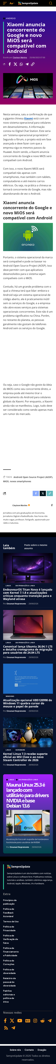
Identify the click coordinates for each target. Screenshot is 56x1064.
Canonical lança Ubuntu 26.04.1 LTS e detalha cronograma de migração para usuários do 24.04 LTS (27, 650)
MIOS (6, 481)
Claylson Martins (20, 57)
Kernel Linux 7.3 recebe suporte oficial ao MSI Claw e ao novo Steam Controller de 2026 (25, 757)
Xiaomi (28, 118)
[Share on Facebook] (9, 64)
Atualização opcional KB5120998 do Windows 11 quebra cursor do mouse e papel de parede (27, 703)
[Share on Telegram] (27, 64)
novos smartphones (20, 481)
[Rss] (6, 1028)
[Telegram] (49, 1020)
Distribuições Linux (28, 780)
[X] (12, 1020)
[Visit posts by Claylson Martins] (7, 505)
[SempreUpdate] (28, 3)
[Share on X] (15, 64)
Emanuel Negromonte (19, 847)
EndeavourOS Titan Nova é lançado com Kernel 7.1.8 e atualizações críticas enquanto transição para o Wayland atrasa (27, 594)
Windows (10, 696)
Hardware (20, 750)
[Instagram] (35, 1020)
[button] (5, 3)
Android (11, 18)
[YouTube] (19, 1020)
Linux (11, 780)
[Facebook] (52, 505)
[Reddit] (42, 1020)
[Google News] (28, 1020)
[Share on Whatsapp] (21, 64)
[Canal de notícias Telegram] (13, 1028)
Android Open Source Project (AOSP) (33, 477)
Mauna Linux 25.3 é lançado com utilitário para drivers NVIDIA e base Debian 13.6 (27, 795)
